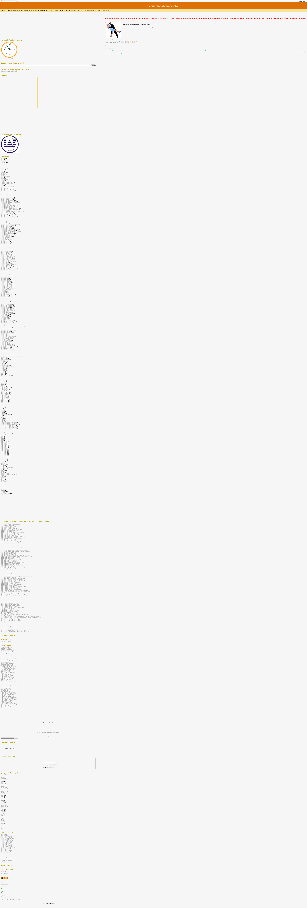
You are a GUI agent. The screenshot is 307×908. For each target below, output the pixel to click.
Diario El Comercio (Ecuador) (7, 840)
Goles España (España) (6, 680)
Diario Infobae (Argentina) (6, 848)
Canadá (3, 181)
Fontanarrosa (4, 390)
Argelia (2, 166)
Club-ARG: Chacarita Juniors (7, 198)
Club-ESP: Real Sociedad (6, 284)
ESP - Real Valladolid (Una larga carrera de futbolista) (12, 607)
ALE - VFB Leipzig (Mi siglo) (7, 523)
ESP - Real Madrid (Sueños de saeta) (9, 606)
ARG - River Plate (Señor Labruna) (8, 577)
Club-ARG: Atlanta (5, 192)
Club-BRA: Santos (5, 250)
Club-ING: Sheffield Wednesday (8, 310)
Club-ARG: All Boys (5, 188)
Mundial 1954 (4, 445)
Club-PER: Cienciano (5, 329)
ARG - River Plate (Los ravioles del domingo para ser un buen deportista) (17, 576)
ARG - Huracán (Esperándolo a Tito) (9, 553)
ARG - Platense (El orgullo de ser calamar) (10, 564)
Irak (2, 415)
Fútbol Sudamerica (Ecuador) (7, 678)
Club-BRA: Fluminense (6, 245)
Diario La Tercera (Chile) (6, 850)
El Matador (3, 377)
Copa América (4, 358)
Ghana (2, 403)
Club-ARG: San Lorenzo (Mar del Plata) (9, 229)
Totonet (4, 871)
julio (2, 786)
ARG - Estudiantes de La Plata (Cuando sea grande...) (13, 544)
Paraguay (3, 466)
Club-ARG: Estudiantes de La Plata (8, 205)
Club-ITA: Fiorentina (5, 314)
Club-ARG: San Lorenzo (6, 228)
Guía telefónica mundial (6, 856)
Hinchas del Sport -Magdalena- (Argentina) (10, 681)
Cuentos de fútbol (5, 365)
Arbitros (2, 165)
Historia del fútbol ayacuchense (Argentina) (10, 682)
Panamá (3, 465)
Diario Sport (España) (5, 854)
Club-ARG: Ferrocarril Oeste (7, 207)
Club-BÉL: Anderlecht (5, 235)
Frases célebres (4, 392)
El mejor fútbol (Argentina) (6, 670)
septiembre (3, 788)
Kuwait (2, 431)
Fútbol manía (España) (6, 676)
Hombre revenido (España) (7, 686)
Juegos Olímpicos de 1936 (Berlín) (8, 425)
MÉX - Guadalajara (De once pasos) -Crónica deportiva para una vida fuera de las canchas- (21, 617)
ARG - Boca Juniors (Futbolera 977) (9, 535)
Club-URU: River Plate (6, 350)
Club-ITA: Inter (4, 315)
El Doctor (3, 373)
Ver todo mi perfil (4, 873)
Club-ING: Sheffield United (7, 309)
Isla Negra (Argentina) (6, 689)
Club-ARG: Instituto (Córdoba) (7, 213)
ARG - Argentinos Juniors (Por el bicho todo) (10, 524)
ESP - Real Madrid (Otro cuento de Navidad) (10, 605)
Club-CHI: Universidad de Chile (8, 259)
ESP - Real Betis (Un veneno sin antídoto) (10, 602)
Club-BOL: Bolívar (5, 238)
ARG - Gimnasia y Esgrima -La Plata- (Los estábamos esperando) (15, 551)
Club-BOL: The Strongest (6, 239)
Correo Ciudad (4, 834)
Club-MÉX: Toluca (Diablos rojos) (8, 324)
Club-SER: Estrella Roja (6, 339)
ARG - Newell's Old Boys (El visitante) (9, 561)
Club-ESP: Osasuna (5, 279)
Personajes (3, 468)
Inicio (206, 50)
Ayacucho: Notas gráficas (6, 654)
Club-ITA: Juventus (5, 316)
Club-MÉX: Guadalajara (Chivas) (8, 321)
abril (2, 782)
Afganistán (3, 158)
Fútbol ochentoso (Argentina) (7, 677)
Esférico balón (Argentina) (6, 671)
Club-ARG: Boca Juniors (6, 196)
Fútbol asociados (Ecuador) (7, 675)
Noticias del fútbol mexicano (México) (9, 703)
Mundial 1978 (4, 451)
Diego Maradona (4, 367)
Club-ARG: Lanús (5, 215)
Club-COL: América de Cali (7, 260)
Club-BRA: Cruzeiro (5, 243)
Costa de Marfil (4, 361)
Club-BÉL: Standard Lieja (6, 236)
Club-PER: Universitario (6, 333)
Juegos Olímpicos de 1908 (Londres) (9, 422)
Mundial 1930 (4, 441)
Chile (2, 184)
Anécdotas (3, 162)
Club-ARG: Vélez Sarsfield (7, 234)
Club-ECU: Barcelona (5, 265)
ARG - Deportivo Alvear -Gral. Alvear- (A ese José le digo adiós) (14, 541)
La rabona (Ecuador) (5, 695)
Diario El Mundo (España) (6, 844)
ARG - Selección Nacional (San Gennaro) (10, 588)
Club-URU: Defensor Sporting (7, 344)
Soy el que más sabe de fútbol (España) (9, 709)
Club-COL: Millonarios (6, 263)
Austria (2, 171)
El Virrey (3, 381)
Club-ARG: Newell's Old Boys (7, 217)
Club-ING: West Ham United (7, 313)
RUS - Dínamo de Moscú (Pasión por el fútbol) (11, 619)
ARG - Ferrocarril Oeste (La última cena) (9, 548)
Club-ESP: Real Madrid (6, 281)
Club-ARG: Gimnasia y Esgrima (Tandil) (9, 209)
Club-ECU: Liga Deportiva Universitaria (9, 268)
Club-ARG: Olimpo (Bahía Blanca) (8, 218)
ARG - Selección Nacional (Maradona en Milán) (11, 587)
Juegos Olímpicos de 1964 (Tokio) (8, 427)
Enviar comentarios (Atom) (117, 53)
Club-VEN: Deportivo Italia (6, 355)
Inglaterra (3, 413)
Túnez (2, 487)
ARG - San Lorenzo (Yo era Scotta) (8, 583)
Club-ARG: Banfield (5, 194)
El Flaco (3, 374)
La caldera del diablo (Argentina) (8, 692)
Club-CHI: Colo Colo (5, 252)
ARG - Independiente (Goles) (7, 558)
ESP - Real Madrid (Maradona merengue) (10, 604)
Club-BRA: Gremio (5, 247)
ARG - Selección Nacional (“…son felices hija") (11, 589)
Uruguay (3, 490)
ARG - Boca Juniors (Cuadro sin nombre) (10, 533)
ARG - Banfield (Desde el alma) (8, 527)
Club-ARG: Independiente (6, 212)
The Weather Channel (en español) (8, 858)
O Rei (2, 463)
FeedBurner (51, 767)
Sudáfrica (3, 480)
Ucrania (2, 489)
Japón (2, 420)
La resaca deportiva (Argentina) (8, 696)
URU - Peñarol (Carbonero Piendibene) (9, 629)
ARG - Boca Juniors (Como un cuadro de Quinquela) (12, 532)
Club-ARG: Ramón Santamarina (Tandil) (10, 224)
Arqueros (3, 169)
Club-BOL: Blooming (5, 237)
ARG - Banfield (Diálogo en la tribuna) (9, 528)
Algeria (2, 161)
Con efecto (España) (5, 662)
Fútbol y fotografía (5, 397)
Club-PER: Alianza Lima (6, 328)
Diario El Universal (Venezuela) (8, 847)
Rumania (3, 475)
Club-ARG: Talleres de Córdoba (8, 232)
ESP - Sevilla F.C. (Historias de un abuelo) (10, 610)
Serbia (2, 478)
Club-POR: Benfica (5, 334)
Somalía (3, 479)
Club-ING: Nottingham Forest (7, 308)
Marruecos (3, 439)
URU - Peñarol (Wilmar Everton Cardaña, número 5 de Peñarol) (15, 631)
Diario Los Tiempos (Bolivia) (7, 851)
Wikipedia (3, 859)
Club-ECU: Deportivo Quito (7, 266)
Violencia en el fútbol (5, 493)
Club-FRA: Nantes (5, 293)
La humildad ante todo (6, 433)
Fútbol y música (4, 400)
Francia (2, 391)
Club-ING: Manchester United (7, 306)
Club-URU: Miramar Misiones (7, 345)
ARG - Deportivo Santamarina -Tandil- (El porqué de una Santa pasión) (16, 542)
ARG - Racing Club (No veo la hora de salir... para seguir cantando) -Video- (17, 570)
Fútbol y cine (4, 395)
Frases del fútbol (4, 393)
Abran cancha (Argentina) (6, 649)
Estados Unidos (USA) (6, 387)
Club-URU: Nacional (5, 347)
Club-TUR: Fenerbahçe (6, 340)
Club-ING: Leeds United (6, 303)
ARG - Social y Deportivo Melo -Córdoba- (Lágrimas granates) (14, 590)
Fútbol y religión (4, 402)
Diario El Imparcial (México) (7, 842)
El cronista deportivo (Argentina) (8, 668)
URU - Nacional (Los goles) (7, 626)
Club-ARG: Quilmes (5, 221)
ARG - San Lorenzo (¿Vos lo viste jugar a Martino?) (12, 584)
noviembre (3, 776)
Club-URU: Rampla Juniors (7, 349)
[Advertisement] (134, 15)
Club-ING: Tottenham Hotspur (7, 312)
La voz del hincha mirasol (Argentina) (9, 697)
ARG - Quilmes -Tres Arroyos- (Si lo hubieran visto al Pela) (13, 567)
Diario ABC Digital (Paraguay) (7, 838)
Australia (3, 170)
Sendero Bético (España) (6, 705)
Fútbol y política (4, 401)
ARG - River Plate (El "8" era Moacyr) (9, 575)
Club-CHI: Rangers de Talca (7, 255)
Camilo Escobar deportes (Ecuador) (9, 660)
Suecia (2, 481)
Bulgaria (3, 178)
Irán (2, 416)
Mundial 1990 (4, 454)
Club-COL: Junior (5, 262)
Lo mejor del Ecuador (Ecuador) (8, 698)
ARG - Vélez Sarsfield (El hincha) (8, 592)
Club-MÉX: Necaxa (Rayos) (7, 322)
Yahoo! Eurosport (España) (7, 860)
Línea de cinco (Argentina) (7, 700)
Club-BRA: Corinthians (6, 242)
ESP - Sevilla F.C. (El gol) (6, 609)
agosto (2, 787)
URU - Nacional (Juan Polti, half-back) (9, 623)
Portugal (3, 472)
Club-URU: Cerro (5, 342)
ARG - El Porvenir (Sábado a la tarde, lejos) (10, 543)
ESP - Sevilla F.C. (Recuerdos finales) (9, 611)
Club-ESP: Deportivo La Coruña (8, 276)
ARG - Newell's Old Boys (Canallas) (9, 560)
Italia (2, 418)
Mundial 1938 (4, 443)
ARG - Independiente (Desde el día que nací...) (11, 557)
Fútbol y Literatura (5, 399)
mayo (2, 783)
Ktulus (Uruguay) (4, 690)
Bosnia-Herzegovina (5, 176)
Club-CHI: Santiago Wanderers (8, 256)
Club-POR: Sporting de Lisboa (7, 336)
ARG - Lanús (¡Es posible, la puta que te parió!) (11, 559)
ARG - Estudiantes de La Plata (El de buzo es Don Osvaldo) (14, 545)
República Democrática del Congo (8, 474)
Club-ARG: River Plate (6, 226)
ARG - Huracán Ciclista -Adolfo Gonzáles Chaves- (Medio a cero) (15, 555)
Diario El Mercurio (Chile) (6, 843)
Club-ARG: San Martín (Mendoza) (8, 230)
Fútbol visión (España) (6, 679)
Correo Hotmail (4, 835)
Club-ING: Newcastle (5, 307)
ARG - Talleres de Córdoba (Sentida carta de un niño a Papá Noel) (15, 591)
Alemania (3, 160)
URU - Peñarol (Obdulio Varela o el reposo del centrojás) (13, 630)
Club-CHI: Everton (5, 253)
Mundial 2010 (4, 460)
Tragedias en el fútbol (5, 484)
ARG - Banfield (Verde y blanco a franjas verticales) (12, 529)
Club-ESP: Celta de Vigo (6, 275)
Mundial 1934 (4, 442)
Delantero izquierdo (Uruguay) (7, 663)
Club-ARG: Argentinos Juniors (7, 190)
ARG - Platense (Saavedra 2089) (8, 566)
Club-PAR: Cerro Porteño (6, 327)
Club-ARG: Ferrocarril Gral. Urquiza (8, 206)
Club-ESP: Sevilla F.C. (6, 287)
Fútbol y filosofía (4, 396)
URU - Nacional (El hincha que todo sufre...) (10, 622)
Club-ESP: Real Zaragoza (6, 286)
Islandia (2, 417)
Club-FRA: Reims (5, 295)
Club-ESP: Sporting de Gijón (7, 288)
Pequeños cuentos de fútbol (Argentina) (9, 704)
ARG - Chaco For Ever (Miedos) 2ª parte (9, 540)
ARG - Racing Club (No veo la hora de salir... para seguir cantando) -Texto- (17, 569)
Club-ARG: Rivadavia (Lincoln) (7, 225)
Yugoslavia (3, 494)
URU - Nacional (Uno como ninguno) (9, 628)
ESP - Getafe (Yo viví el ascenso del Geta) (10, 601)
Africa (2, 159)
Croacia (2, 363)
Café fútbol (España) (5, 659)
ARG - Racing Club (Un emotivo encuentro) (10, 571)
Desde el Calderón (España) (7, 664)
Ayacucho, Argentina (9, 58)
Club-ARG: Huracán (5, 210)
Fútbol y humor (4, 398)
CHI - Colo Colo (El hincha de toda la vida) (10, 593)
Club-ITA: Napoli (4, 318)
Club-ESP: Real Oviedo (6, 283)
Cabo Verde (3, 179)
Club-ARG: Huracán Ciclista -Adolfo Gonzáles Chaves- (13, 211)
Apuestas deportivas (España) (7, 650)
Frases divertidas (118, 39)
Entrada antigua (302, 50)
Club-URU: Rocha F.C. (6, 351)
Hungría (3, 411)
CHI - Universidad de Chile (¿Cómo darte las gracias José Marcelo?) (16, 594)
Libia (2, 438)
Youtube (3, 861)
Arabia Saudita (4, 164)
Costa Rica (3, 362)
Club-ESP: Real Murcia (6, 282)
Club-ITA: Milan (4, 317)
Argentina (3, 168)
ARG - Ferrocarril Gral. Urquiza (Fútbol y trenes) (11, 547)
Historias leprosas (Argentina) (7, 685)
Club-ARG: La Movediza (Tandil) (8, 214)
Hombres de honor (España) (7, 687)
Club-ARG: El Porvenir (6, 204)
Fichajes (3, 673)
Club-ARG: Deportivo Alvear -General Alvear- (11, 202)
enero (2, 778)
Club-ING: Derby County (6, 302)
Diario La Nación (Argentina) (7, 849)
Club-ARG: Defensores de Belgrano (9, 201)
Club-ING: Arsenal (5, 298)
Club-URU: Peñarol (5, 348)
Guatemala (3, 406)
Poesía (2, 470)
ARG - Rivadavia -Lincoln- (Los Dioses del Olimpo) (12, 574)
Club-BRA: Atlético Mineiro (7, 240)
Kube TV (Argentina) (5, 691)
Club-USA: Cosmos (5, 354)
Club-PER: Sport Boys (6, 331)
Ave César (3, 172)
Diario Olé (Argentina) (6, 853)
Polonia (2, 471)
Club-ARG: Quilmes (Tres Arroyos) (8, 222)
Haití (2, 408)
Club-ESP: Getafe (5, 278)
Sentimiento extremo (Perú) (7, 706)
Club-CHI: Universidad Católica (8, 258)
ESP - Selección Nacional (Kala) (8, 608)
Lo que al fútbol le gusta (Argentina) (9, 699)
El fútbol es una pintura (6, 375)
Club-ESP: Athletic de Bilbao (7, 270)
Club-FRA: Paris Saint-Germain (8, 294)
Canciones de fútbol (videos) (7, 183)
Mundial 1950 (4, 444)
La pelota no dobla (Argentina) (7, 694)
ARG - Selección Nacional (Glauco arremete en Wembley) (13, 586)
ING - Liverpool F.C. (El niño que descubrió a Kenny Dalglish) (14, 614)
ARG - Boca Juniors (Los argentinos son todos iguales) (13, 536)
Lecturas (3, 435)
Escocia (2, 384)
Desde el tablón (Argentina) (7, 665)
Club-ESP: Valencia (5, 289)
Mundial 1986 (4, 453)
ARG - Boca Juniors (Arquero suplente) (9, 530)
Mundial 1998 (4, 456)
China (2, 185)
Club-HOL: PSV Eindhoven (7, 297)
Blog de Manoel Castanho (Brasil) (8, 657)
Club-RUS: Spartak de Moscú (7, 338)
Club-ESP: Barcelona (5, 272)
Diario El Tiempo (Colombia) (7, 846)
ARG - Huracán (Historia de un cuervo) (9, 554)
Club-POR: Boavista (5, 335)
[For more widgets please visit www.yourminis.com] (48, 732)
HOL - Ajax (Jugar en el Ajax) (7, 613)
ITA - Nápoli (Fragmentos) (6, 615)
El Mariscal (3, 376)
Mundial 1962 (4, 447)
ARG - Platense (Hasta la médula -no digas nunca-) (12, 565)
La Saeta (3, 434)
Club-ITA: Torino (4, 319)
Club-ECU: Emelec (5, 267)
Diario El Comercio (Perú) (6, 841)
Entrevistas (3, 383)
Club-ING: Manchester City (7, 305)
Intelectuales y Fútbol (5, 414)
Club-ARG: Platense (5, 219)
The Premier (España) (6, 710)
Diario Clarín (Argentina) (6, 839)
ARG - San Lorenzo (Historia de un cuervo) (10, 582)
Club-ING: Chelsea (5, 301)
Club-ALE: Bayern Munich (6, 186)
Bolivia (2, 175)
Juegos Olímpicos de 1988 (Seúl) (8, 429)
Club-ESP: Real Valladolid (6, 285)
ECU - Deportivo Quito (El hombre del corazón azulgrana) (13, 597)
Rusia (2, 476)
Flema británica (111, 39)
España (2, 386)
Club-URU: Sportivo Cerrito (7, 353)
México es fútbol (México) (6, 702)
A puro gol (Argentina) (6, 648)
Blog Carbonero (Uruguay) (7, 656)
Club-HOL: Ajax (4, 296)
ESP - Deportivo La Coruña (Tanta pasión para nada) (12, 600)
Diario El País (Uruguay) (6, 845)
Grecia (2, 404)
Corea (2, 360)
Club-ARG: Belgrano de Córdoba (8, 195)
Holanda (3, 409)
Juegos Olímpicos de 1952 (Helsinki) (9, 426)
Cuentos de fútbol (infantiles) (7, 366)
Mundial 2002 (4, 457)
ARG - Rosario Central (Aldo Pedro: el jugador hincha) (13, 580)
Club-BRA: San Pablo (5, 249)
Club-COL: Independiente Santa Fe (8, 261)
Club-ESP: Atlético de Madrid (7, 271)
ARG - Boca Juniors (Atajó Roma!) (8, 531)
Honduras (3, 410)
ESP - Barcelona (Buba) (6, 598)
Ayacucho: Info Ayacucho (6, 652)
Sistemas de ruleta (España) (7, 708)
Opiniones (3, 464)
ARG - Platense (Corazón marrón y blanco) (10, 563)
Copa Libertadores (5, 359)
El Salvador (3, 380)
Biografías (3, 174)
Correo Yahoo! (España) (6, 837)
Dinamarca (3, 368)
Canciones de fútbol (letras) (7, 182)
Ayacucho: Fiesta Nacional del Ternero (9, 651)
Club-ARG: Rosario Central (7, 227)
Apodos (2, 163)
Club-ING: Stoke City (5, 311)
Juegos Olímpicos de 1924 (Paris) (8, 423)
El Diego (3, 372)
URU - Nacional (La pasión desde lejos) (9, 624)
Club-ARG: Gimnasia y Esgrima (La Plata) (10, 208)
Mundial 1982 (4, 452)
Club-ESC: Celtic (4, 269)
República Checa (5, 473)
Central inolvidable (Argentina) (7, 661)
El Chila (2, 371)
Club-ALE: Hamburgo (5, 187)
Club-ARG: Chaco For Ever (7, 199)
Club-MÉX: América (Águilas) (7, 320)
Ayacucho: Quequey (5, 655)
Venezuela (3, 491)
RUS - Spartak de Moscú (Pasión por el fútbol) (11, 620)
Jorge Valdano (4, 421)
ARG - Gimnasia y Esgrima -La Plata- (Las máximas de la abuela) (15, 550)
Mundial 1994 (4, 455)
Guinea (2, 407)
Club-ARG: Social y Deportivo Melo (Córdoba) (11, 231)
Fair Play (3, 388)
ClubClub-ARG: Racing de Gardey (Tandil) (10, 356)
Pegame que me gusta (126, 39)
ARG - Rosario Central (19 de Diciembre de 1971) (12, 579)
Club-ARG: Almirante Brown (7, 189)
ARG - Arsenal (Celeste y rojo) (7, 525)
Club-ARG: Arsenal (5, 191)
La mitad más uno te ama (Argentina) (9, 693)
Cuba (2, 364)
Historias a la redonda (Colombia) (8, 683)
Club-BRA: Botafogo (5, 241)
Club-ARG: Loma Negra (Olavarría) (8, 216)
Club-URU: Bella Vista (6, 341)
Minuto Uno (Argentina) (6, 857)
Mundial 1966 (4, 448)
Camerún (3, 180)
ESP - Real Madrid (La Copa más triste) (9, 603)
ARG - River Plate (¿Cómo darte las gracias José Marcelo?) (14, 578)
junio (2, 784)
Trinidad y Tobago (5, 486)
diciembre (3, 777)
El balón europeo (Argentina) (7, 667)
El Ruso (2, 378)
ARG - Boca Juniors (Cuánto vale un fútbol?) (10, 534)
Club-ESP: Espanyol (5, 277)
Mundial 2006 (4, 459)
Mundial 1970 (4, 449)
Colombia (3, 357)
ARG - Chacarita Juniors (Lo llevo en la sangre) (11, 538)
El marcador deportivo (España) (8, 669)
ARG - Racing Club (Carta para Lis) (8, 568)
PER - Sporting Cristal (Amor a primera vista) (10, 618)
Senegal (3, 477)
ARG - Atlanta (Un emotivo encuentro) (9, 526)
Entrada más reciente (110, 50)
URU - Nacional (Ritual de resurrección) (9, 627)
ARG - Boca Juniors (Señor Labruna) (9, 537)
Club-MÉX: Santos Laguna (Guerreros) (9, 323)
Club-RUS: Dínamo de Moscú (7, 337)
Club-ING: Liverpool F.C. (6, 304)
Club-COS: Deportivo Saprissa (7, 264)
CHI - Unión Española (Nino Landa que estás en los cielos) (14, 595)
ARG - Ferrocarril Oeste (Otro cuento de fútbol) (11, 549)
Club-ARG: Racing (5, 223)
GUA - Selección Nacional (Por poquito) (9, 612)
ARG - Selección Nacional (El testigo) (9, 585)
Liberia (2, 437)
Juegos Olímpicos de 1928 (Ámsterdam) (9, 424)
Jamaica (3, 419)
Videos (2, 492)
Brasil (2, 177)
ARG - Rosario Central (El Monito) (8, 581)
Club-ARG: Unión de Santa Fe (7, 233)
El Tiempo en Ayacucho (6, 641)
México (2, 440)
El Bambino (3, 370)
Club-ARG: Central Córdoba (7, 197)
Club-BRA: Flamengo (5, 244)
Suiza (2, 482)
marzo (2, 781)
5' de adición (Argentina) (6, 647)
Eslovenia (3, 385)
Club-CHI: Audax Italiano (6, 251)
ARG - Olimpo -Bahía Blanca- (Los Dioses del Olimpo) (12, 562)
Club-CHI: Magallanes (6, 254)
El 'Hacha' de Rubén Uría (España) (8, 666)
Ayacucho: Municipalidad (6, 653)
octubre (2, 774)
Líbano (2, 436)
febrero (2, 779)
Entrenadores (4, 382)
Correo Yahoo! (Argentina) (6, 836)
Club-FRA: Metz (4, 291)
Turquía (2, 488)
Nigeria (2, 461)
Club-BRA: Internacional (6, 248)
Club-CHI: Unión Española (7, 257)
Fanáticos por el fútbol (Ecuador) (8, 672)
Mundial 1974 (4, 450)
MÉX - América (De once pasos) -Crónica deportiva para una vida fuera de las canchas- (20, 616)
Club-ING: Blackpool (5, 300)
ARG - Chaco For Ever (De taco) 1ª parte (10, 539)
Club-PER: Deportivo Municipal (8, 330)
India (2, 412)
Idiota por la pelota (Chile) (6, 688)
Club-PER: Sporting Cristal (7, 332)
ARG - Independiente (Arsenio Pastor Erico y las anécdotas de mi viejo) (16, 556)
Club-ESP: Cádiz (4, 274)
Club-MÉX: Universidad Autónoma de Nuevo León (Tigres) (13, 325)
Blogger (53, 903)
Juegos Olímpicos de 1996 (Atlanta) (9, 430)
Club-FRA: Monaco (5, 292)
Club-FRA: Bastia (5, 290)
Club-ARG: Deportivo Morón (7, 203)
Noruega (3, 462)
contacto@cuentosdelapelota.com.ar (9, 71)
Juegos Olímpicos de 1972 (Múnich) (9, 428)
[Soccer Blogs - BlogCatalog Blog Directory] (11, 899)
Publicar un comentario (109, 48)
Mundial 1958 (4, 446)
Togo (2, 483)
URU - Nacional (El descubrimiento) (9, 621)
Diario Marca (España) (6, 852)
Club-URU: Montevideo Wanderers (8, 346)
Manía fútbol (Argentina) (6, 701)
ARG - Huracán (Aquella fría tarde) (8, 552)
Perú (2, 469)
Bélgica (2, 173)
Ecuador (3, 369)
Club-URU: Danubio (5, 343)
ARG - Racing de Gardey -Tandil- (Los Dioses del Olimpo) (13, 573)
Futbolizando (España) (6, 674)
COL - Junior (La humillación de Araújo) (9, 596)
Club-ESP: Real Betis (5, 280)
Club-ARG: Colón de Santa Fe (7, 200)
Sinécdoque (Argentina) (6, 707)
